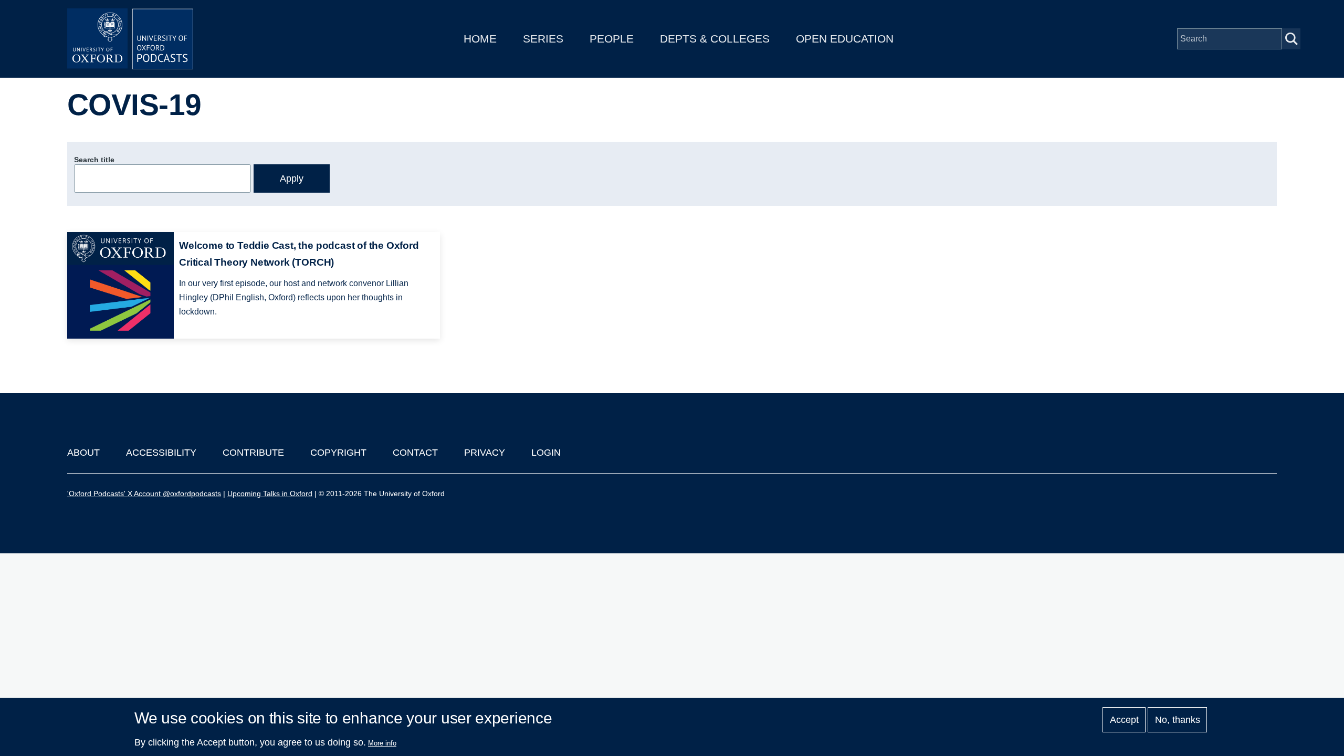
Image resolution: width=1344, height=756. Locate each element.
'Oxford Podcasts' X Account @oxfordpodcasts (144, 493)
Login (546, 452)
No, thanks (1177, 720)
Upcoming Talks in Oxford (269, 493)
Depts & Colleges (715, 39)
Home (480, 39)
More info (382, 743)
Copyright (338, 452)
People (612, 39)
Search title (94, 159)
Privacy (484, 452)
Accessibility (161, 452)
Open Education (845, 39)
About (83, 452)
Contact (415, 452)
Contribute (253, 452)
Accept (1124, 720)
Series (543, 39)
